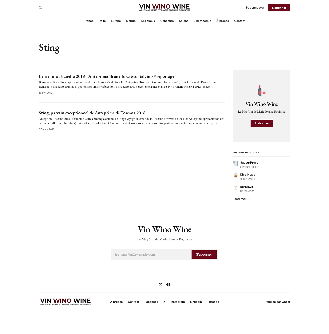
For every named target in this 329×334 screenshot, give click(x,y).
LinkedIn (196, 302)
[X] (161, 284)
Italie (102, 21)
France (88, 21)
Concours (167, 21)
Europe (116, 21)
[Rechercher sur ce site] (40, 8)
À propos (222, 21)
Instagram (178, 302)
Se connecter (254, 7)
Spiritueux (148, 21)
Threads (213, 302)
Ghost (286, 302)
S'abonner (279, 8)
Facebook (151, 302)
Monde (131, 21)
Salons (183, 21)
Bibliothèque (202, 21)
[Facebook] (168, 284)
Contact (239, 21)
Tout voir (240, 198)
